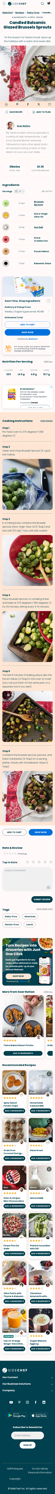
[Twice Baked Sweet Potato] (23, 1026)
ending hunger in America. (29, 349)
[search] (42, 3)
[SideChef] (14, 1372)
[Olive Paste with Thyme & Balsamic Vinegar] (14, 1283)
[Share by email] (49, 104)
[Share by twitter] (38, 104)
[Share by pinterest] (17, 104)
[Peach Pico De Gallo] (14, 1236)
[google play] (17, 1415)
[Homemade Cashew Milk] (41, 1093)
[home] (17, 3)
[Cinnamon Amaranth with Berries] (41, 1283)
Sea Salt (38, 227)
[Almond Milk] (41, 1188)
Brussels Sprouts (39, 203)
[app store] (39, 1415)
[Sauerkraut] (41, 1140)
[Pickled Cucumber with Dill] (41, 1236)
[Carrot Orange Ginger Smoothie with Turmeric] (14, 1331)
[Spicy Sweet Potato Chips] (14, 1093)
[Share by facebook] (28, 104)
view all (48, 992)
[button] (4, 3)
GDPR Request (15, 1468)
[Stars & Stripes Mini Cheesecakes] (14, 1188)
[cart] (48, 3)
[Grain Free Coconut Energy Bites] (14, 1140)
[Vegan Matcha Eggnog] (41, 1331)
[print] (6, 104)
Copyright (15, 1478)
